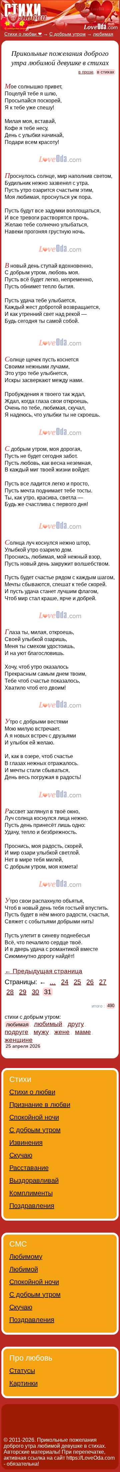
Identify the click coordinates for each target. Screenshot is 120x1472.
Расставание (29, 1167)
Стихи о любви (32, 1092)
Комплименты (31, 1193)
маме (83, 1031)
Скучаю (20, 1155)
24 (64, 982)
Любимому (25, 1256)
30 (35, 992)
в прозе (85, 71)
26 (90, 982)
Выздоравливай (34, 1180)
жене (62, 1031)
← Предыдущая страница (43, 971)
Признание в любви (39, 1104)
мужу (41, 1031)
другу (76, 1023)
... (53, 982)
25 (77, 982)
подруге (16, 1031)
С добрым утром (35, 1130)
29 (22, 992)
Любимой (23, 1269)
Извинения (26, 1142)
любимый (48, 1023)
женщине (19, 1039)
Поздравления (31, 1205)
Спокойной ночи (34, 1117)
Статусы (22, 1370)
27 (102, 982)
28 (10, 992)
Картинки (23, 1383)
